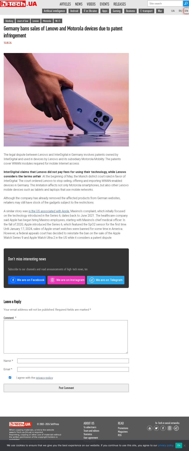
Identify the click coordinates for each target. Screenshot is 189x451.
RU (180, 10)
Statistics (88, 434)
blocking (9, 21)
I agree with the (34, 377)
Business (130, 11)
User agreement (91, 437)
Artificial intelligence (54, 11)
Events (104, 4)
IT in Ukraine (90, 11)
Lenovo (35, 21)
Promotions (123, 428)
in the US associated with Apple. (49, 211)
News (79, 4)
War (160, 11)
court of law (22, 21)
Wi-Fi (57, 21)
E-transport (146, 11)
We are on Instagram (70, 280)
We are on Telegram (109, 280)
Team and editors (91, 430)
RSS (119, 435)
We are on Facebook (30, 280)
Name (8, 360)
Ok (179, 445)
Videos (91, 4)
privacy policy (44, 377)
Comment (10, 318)
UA (173, 10)
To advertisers (90, 427)
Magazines (123, 431)
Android (74, 11)
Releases (120, 4)
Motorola (47, 21)
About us (89, 423)
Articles (65, 4)
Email (8, 369)
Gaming (117, 11)
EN (186, 10)
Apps (104, 11)
